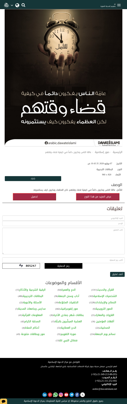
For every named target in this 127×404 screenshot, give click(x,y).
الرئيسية (117, 152)
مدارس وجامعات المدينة (32, 308)
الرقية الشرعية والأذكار (32, 289)
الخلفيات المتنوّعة (68, 302)
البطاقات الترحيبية (33, 296)
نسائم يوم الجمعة (105, 334)
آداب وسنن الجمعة (68, 296)
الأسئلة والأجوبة (32, 302)
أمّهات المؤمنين (104, 321)
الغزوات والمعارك (104, 315)
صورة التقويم (68, 334)
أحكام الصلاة (32, 327)
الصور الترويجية (104, 308)
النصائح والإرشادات (105, 302)
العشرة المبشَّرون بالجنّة (68, 321)
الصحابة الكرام (32, 321)
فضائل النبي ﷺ (68, 340)
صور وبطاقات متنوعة (32, 334)
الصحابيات (104, 327)
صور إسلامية (102, 152)
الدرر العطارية (68, 327)
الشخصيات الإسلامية (105, 296)
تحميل (34, 196)
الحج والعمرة (68, 289)
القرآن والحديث (105, 289)
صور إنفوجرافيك (69, 308)
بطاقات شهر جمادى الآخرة (68, 315)
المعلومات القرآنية (32, 315)
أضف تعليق (117, 274)
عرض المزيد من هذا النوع (97, 196)
